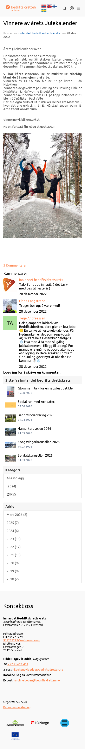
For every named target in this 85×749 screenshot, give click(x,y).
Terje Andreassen (32, 318)
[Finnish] (55, 6)
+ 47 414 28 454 (17, 664)
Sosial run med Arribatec (36, 402)
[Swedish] (44, 10)
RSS (12, 494)
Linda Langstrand (32, 301)
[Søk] (64, 8)
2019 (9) (13, 571)
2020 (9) (13, 563)
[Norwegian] (44, 6)
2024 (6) (13, 531)
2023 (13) (14, 539)
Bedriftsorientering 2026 (36, 415)
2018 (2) (13, 579)
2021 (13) (14, 555)
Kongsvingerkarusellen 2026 (39, 442)
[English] (49, 6)
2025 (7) (13, 523)
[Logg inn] (72, 8)
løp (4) (11, 486)
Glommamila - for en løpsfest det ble (45, 388)
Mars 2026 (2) (17, 515)
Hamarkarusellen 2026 (34, 428)
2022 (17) (14, 547)
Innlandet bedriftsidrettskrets (39, 33)
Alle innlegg (15, 478)
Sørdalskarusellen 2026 (35, 455)
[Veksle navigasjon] (79, 8)
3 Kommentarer (15, 265)
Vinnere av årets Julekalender (40, 23)
